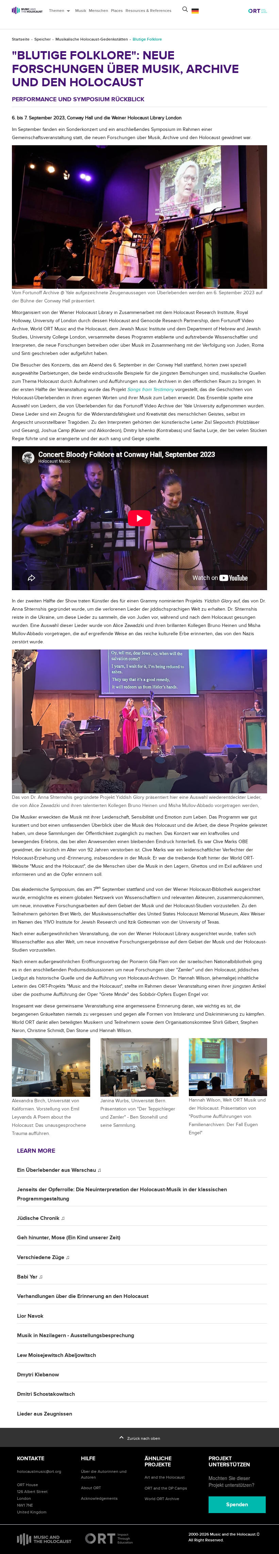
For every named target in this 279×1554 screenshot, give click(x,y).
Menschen (98, 10)
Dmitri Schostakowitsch (46, 1394)
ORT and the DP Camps (166, 1488)
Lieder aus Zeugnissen (44, 1413)
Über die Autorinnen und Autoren (104, 1474)
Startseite (21, 39)
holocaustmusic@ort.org (39, 1471)
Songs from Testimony (150, 389)
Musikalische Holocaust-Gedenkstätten (91, 39)
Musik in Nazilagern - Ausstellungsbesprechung (75, 1335)
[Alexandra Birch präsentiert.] (51, 1067)
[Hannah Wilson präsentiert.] (228, 1067)
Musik (80, 10)
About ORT (91, 1487)
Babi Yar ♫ (30, 1276)
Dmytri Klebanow (38, 1374)
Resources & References (148, 10)
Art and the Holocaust (165, 1477)
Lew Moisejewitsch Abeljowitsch (56, 1355)
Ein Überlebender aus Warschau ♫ (59, 1170)
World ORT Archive (162, 1498)
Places (117, 10)
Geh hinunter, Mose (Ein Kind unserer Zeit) (68, 1237)
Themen (60, 11)
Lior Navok (30, 1316)
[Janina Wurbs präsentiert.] (139, 1067)
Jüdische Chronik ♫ (41, 1218)
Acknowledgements (99, 1498)
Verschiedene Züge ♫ (43, 1257)
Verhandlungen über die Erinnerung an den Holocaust (82, 1296)
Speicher (42, 39)
